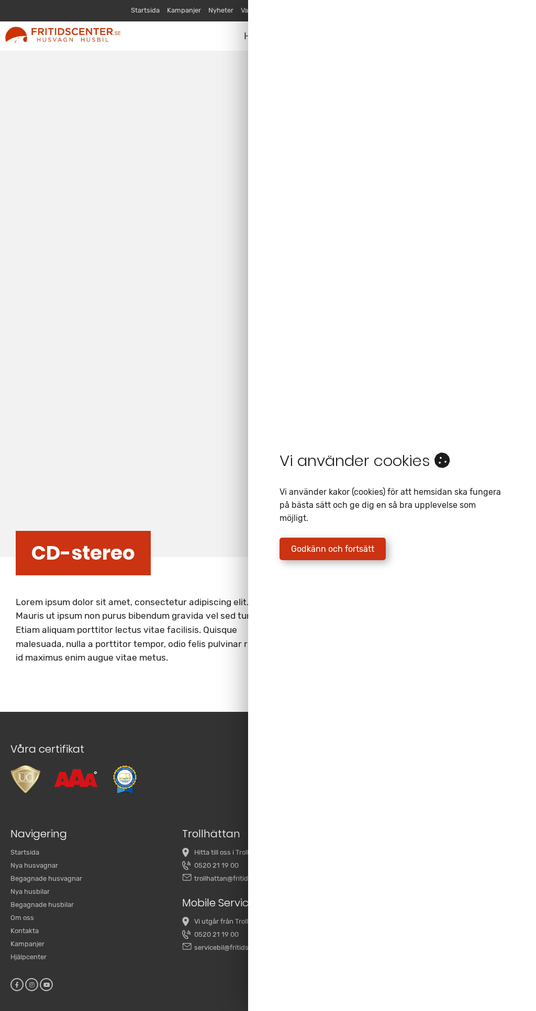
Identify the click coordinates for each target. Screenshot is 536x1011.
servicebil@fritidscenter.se (235, 947)
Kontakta (24, 931)
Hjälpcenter (28, 957)
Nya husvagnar (34, 865)
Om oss (22, 918)
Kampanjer (184, 10)
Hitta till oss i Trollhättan (232, 852)
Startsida (145, 10)
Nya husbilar (30, 891)
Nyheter (220, 10)
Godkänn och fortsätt (332, 549)
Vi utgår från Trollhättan (231, 921)
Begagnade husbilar (42, 904)
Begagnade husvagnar (46, 878)
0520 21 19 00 (216, 865)
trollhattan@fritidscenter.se (237, 878)
